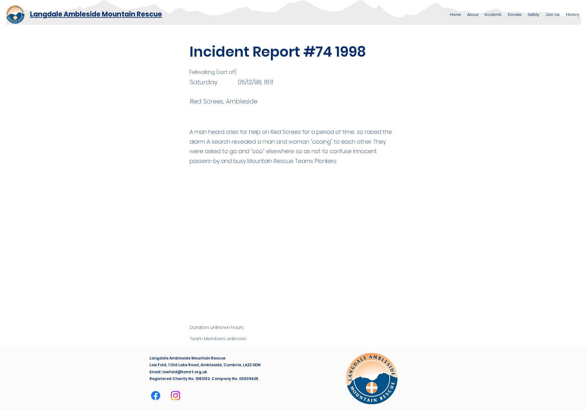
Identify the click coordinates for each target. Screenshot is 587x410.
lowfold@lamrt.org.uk (184, 371)
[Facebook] (156, 395)
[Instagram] (175, 395)
